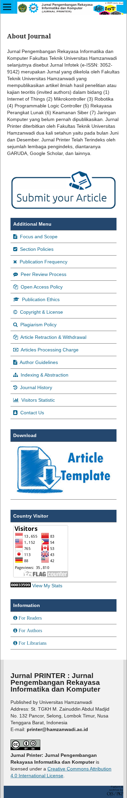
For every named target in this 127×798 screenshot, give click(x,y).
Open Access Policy (41, 287)
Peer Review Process (42, 274)
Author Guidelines (38, 362)
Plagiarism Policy (38, 324)
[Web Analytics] (20, 585)
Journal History (35, 387)
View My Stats (47, 585)
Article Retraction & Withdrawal (52, 337)
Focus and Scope (38, 236)
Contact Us (31, 412)
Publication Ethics (40, 299)
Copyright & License (41, 312)
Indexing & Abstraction (43, 375)
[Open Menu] (7, 7)
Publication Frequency (42, 261)
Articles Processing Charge (49, 349)
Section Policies (36, 249)
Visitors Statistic (37, 400)
